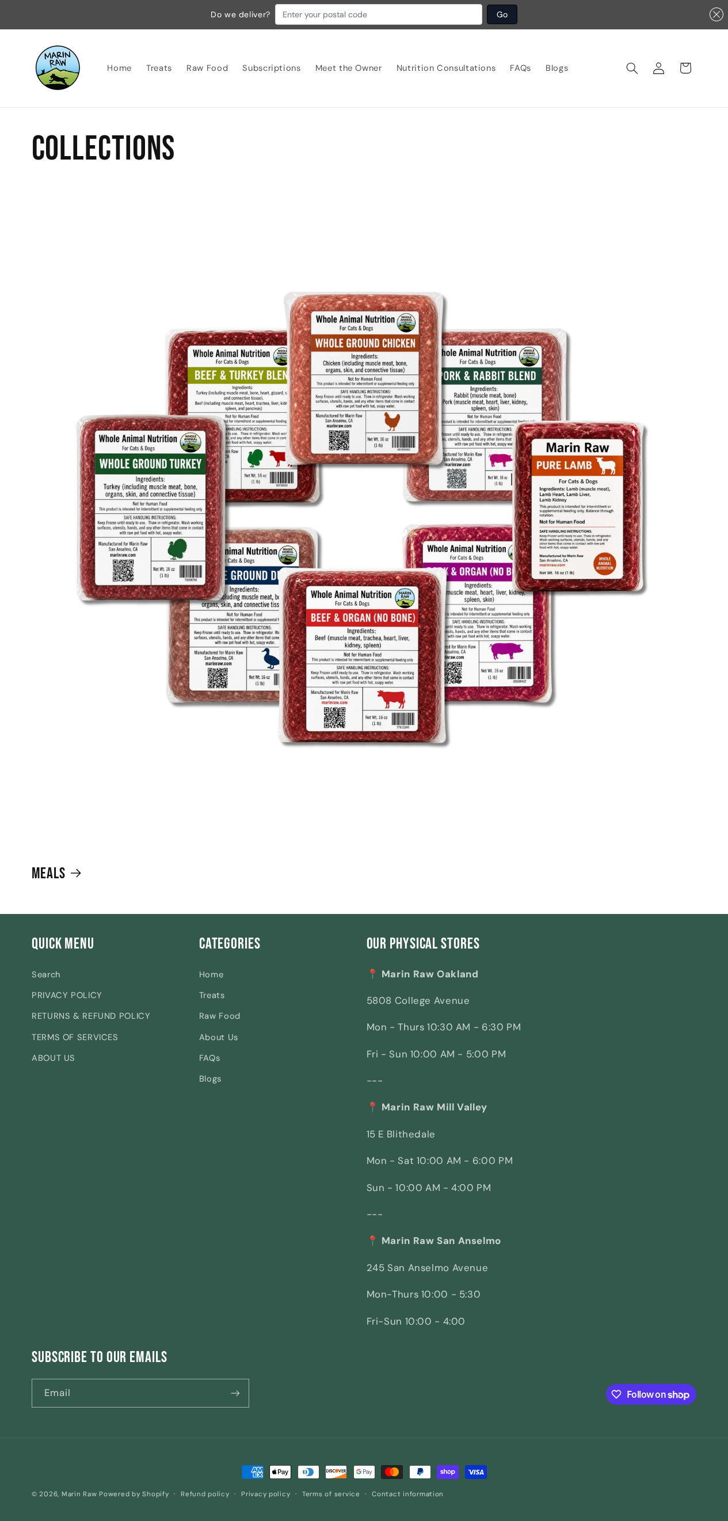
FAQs (209, 1058)
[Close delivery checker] (716, 14)
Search (46, 974)
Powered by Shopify (134, 1494)
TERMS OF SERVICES (75, 1037)
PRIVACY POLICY (67, 995)
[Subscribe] (235, 1393)
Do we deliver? (240, 14)
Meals (49, 873)
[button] (632, 68)
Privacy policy (265, 1494)
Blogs (210, 1078)
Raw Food (220, 1016)
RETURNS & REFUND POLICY (91, 1016)
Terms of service (331, 1494)
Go (502, 14)
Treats (212, 995)
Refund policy (205, 1494)
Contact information (408, 1494)
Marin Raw (79, 1494)
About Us (218, 1037)
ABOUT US (53, 1058)
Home (211, 974)
